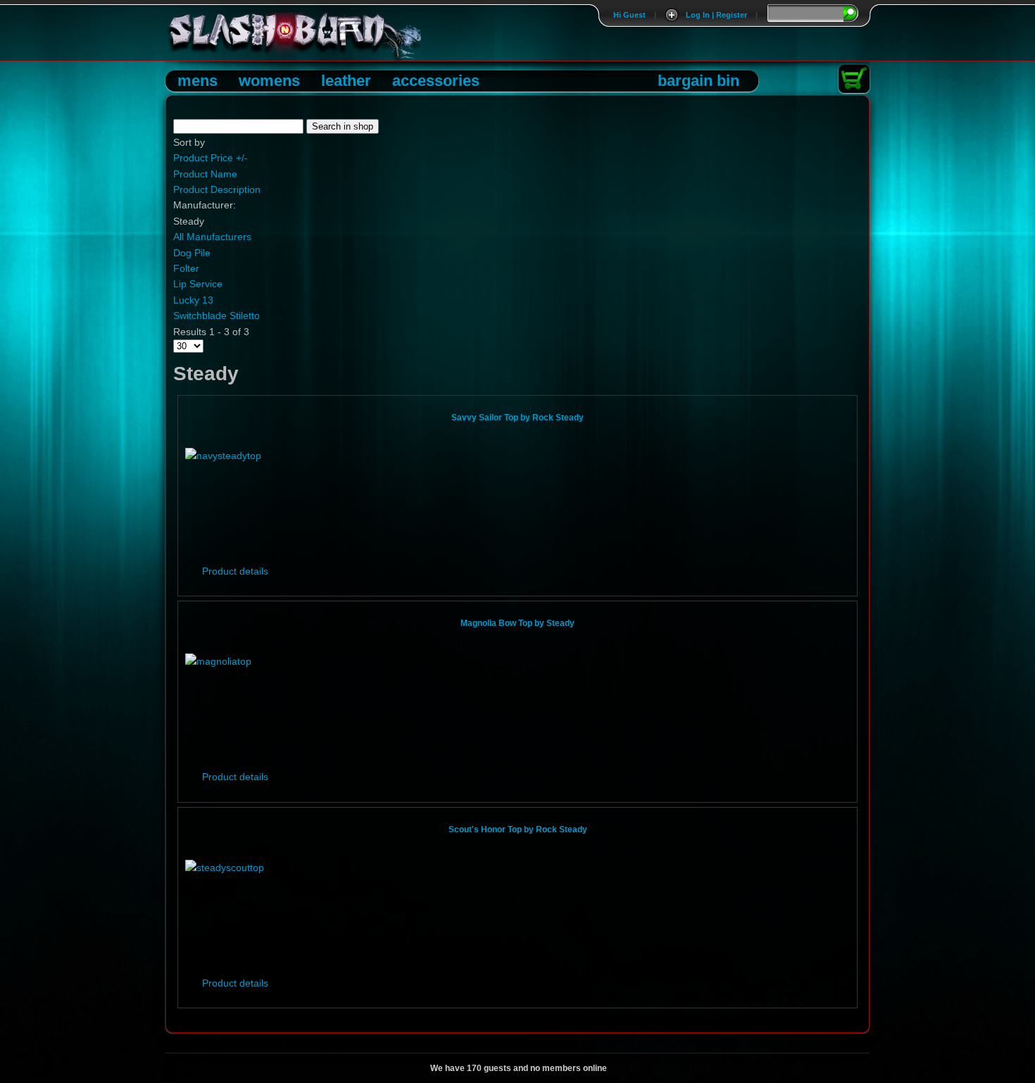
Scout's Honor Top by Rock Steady (517, 829)
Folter (186, 268)
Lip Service (197, 283)
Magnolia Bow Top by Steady (517, 623)
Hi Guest (629, 15)
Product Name (205, 174)
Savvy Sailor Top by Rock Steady (517, 417)
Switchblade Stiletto (216, 315)
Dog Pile (192, 252)
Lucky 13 (193, 300)
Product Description (217, 189)
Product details (235, 571)
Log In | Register (716, 15)
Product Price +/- (210, 157)
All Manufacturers (212, 236)
